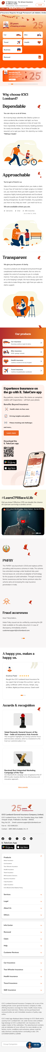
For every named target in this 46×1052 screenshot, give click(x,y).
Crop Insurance (8, 881)
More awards (23, 787)
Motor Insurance (8, 860)
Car (5, 35)
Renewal (7, 57)
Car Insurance (8, 863)
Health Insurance (9, 869)
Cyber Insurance (8, 884)
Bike (25, 35)
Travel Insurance (8, 872)
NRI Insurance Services (10, 875)
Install (40, 5)
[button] (44, 1)
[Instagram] (10, 838)
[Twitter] (17, 838)
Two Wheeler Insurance (11, 866)
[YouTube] (24, 838)
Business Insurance (9, 878)
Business (7, 50)
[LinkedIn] (31, 838)
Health (26, 42)
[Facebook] (3, 838)
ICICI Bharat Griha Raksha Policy (13, 887)
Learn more (11, 433)
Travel (6, 42)
